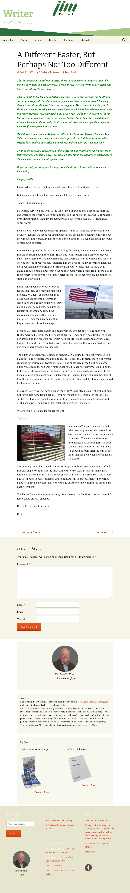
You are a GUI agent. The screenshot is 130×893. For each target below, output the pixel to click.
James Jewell (70, 72)
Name (21, 604)
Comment (23, 564)
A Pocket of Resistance (49, 72)
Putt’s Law (90, 851)
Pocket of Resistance (29, 708)
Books (23, 39)
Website (21, 619)
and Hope (105, 532)
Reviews (38, 39)
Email (21, 612)
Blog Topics (69, 39)
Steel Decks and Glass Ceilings (91, 701)
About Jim (8, 39)
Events (52, 39)
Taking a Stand (28, 532)
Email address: (13, 819)
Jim (47, 865)
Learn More (88, 785)
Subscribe (86, 39)
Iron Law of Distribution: (96, 820)
